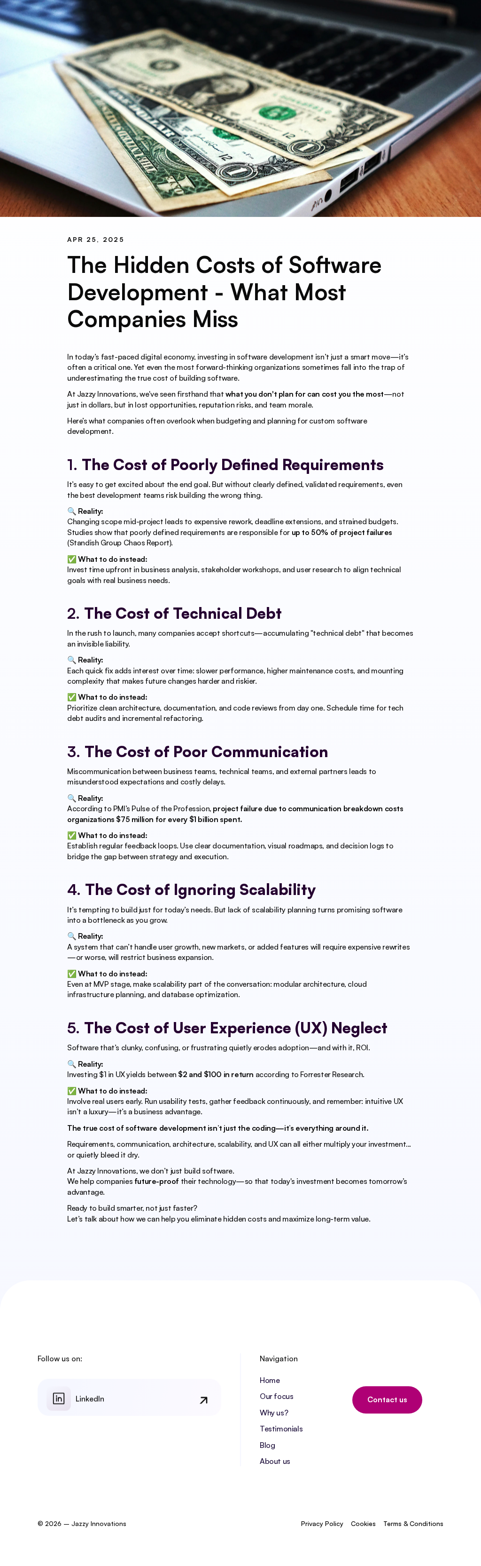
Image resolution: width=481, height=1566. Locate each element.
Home (269, 1380)
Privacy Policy (322, 1523)
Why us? (274, 1412)
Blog (267, 1445)
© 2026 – (54, 1523)
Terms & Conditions (413, 1523)
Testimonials (281, 1428)
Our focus (276, 1396)
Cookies (363, 1523)
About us (275, 1461)
